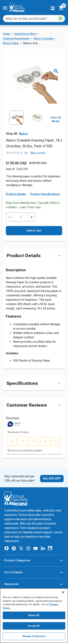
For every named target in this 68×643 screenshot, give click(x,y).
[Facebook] (6, 549)
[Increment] (31, 217)
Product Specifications (45, 194)
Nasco (23, 133)
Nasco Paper (11, 43)
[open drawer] (5, 8)
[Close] (63, 592)
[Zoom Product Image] (56, 71)
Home (6, 33)
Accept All (34, 625)
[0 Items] (61, 8)
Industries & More (25, 33)
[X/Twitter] (21, 549)
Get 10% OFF (52, 478)
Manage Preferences (34, 636)
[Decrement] (9, 217)
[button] (52, 8)
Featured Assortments (16, 38)
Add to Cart (34, 230)
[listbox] (27, 123)
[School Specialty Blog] (50, 549)
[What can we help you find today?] (60, 18)
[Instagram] (28, 549)
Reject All (33, 615)
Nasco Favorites (44, 38)
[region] (34, 615)
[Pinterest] (14, 549)
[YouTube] (35, 548)
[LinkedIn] (43, 549)
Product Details (16, 194)
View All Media (56, 119)
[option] (16, 123)
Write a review (37, 152)
